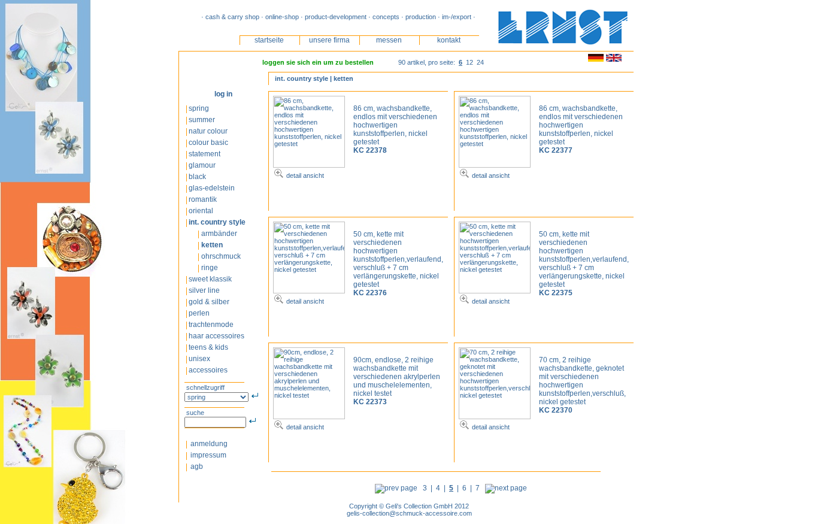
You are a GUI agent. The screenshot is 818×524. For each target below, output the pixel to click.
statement (205, 154)
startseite (269, 40)
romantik (203, 199)
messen (389, 40)
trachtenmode (212, 324)
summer (202, 120)
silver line (204, 290)
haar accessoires (216, 336)
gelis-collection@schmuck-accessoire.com (409, 513)
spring (199, 108)
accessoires (208, 370)
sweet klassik (210, 279)
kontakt (448, 40)
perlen (199, 313)
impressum (207, 455)
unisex (200, 359)
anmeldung (208, 444)
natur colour (208, 131)
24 (480, 62)
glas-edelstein (212, 188)
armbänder (219, 233)
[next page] (507, 488)
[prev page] (394, 488)
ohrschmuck (221, 256)
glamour (202, 165)
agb (196, 466)
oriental (201, 211)
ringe (209, 267)
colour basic (208, 142)
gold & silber (210, 302)
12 (469, 62)
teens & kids (209, 347)
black (197, 176)
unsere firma (329, 40)
